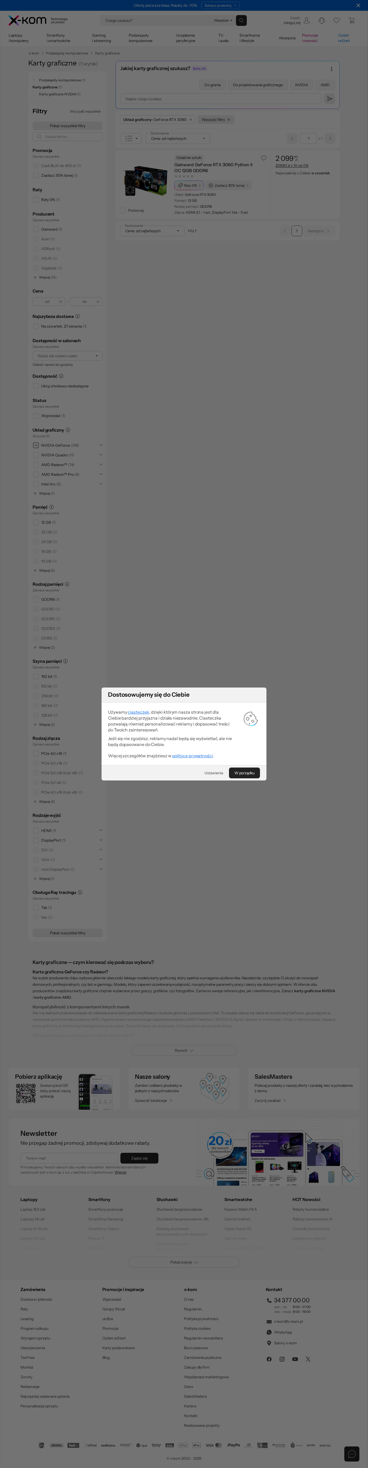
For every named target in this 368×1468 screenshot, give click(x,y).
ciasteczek (138, 712)
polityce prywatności (192, 755)
